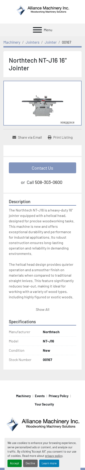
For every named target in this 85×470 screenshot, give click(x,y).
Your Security (44, 404)
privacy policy (53, 456)
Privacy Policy (58, 396)
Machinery (23, 396)
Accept (14, 463)
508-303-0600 (48, 182)
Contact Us (42, 168)
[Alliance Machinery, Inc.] (42, 423)
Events (40, 396)
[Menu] (37, 30)
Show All (42, 309)
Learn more (49, 463)
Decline (30, 463)
